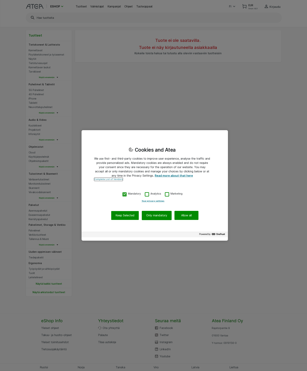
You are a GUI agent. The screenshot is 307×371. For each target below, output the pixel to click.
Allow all (186, 215)
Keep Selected (124, 215)
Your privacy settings (153, 201)
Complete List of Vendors (108, 179)
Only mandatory (156, 215)
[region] (155, 185)
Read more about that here (174, 175)
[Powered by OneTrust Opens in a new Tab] (212, 235)
